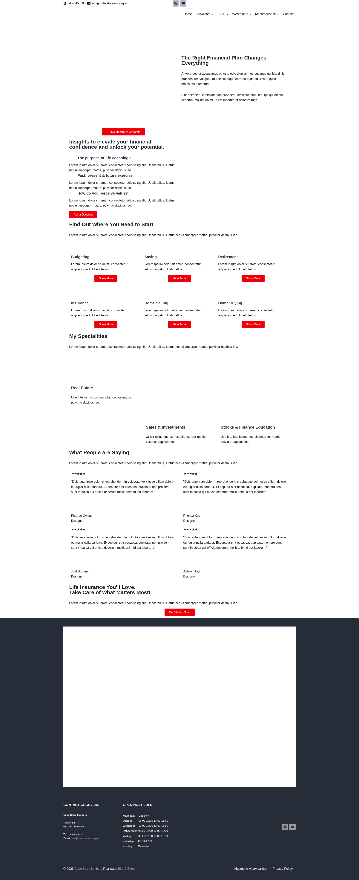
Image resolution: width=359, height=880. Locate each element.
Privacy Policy (283, 868)
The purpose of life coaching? (104, 158)
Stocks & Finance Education (248, 427)
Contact (288, 14)
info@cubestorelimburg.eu (86, 838)
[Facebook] (176, 3)
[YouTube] (183, 3)
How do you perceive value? (102, 193)
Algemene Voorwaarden (250, 868)
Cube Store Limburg (88, 868)
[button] (123, 158)
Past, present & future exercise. (105, 175)
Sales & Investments (165, 427)
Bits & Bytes (126, 868)
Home (188, 14)
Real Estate (82, 388)
